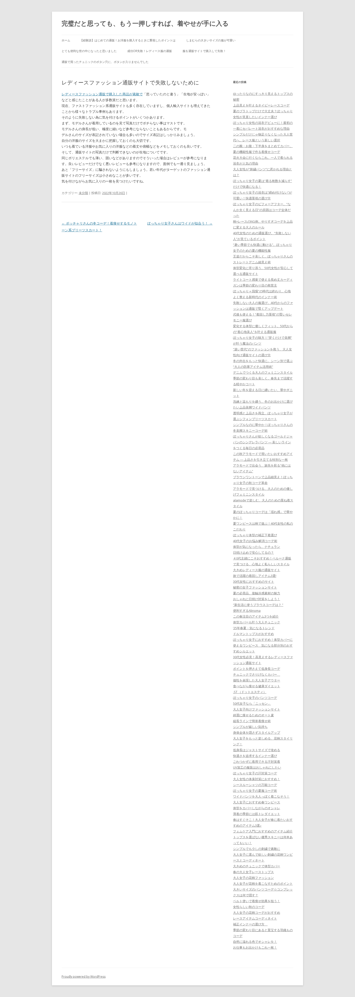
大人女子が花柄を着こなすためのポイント (263, 883)
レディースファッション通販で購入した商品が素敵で (102, 94)
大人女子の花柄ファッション (253, 878)
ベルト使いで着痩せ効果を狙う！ (256, 901)
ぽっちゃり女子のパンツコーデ (255, 697)
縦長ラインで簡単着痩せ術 (252, 721)
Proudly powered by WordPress (84, 976)
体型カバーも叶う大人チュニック (256, 622)
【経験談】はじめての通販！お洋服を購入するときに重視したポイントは (128, 40)
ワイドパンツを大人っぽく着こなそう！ (261, 796)
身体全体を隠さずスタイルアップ (256, 732)
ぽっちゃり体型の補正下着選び (255, 535)
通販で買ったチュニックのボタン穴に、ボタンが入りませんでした (105, 62)
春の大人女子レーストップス (253, 872)
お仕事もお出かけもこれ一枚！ (255, 947)
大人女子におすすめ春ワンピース (256, 802)
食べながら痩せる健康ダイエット (256, 686)
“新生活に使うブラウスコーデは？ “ (258, 605)
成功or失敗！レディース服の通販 (149, 51)
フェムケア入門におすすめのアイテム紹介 (263, 831)
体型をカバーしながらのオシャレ (256, 808)
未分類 (83, 193)
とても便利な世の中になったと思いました (89, 51)
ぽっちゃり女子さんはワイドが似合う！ (180, 223)
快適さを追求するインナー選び (255, 756)
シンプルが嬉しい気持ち (250, 727)
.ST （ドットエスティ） (249, 692)
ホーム (66, 40)
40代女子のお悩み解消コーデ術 (255, 541)
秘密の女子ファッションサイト (255, 587)
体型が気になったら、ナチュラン (256, 546)
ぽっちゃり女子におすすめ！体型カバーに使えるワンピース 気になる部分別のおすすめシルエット (263, 645)
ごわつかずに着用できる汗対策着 (256, 761)
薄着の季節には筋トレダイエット (256, 814)
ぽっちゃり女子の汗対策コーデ (255, 773)
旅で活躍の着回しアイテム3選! (254, 576)
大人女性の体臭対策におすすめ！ (256, 779)
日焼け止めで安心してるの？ (253, 552)
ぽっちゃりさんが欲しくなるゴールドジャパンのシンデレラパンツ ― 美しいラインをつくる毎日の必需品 (263, 442)
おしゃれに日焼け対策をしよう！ (256, 599)
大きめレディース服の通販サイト (256, 570)
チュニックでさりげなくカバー (256, 674)
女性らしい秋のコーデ (248, 907)
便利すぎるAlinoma (247, 610)
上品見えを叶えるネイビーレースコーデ (261, 105)
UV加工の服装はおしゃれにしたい (257, 767)
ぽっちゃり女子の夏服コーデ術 (255, 790)
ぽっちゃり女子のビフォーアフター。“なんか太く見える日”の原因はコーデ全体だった (262, 210)
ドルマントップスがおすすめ (253, 634)
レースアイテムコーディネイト (255, 918)
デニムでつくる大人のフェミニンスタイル (263, 372)
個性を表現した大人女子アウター (256, 680)
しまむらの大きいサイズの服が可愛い (210, 40)
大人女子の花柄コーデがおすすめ (256, 912)
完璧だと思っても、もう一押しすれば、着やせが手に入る (145, 23)
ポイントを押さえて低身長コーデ (256, 668)
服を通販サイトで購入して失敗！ (204, 51)
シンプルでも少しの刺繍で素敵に (256, 848)
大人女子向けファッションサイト (256, 709)
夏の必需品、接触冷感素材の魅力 (256, 593)
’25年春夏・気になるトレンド (254, 628)
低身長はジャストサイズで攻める (256, 750)
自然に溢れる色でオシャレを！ (255, 941)
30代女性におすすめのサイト (253, 581)
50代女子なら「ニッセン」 (252, 703)
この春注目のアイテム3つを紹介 (256, 616)
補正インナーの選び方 (250, 924)
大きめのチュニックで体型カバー (256, 866)
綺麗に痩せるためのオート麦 (253, 715)
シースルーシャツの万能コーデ (255, 785)
